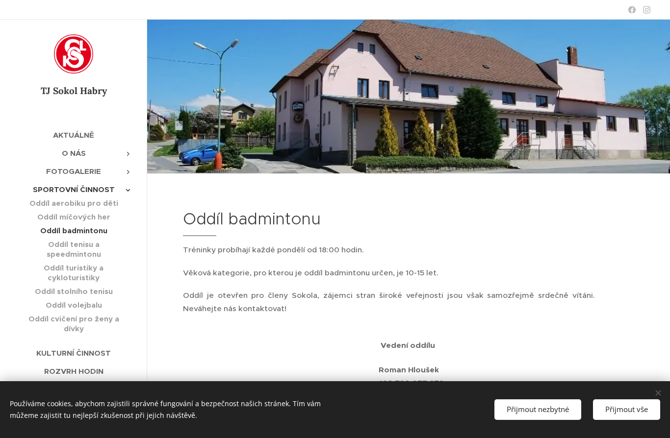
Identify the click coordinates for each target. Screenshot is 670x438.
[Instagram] (647, 9)
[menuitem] (73, 135)
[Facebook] (632, 9)
